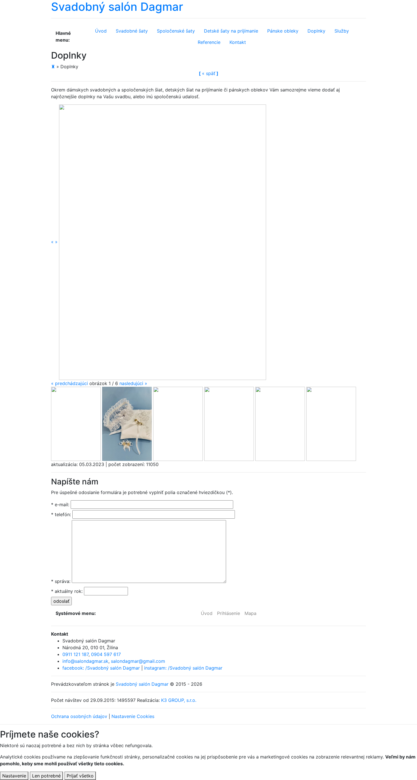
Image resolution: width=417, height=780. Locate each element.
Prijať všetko (80, 776)
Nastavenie (14, 776)
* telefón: (61, 514)
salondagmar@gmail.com (138, 661)
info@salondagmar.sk (85, 661)
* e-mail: (60, 504)
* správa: (60, 581)
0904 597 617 (106, 654)
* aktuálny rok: (67, 591)
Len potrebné (46, 776)
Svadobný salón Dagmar (142, 684)
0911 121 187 (75, 654)
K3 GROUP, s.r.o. (178, 700)
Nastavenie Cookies (132, 716)
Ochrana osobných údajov (79, 716)
